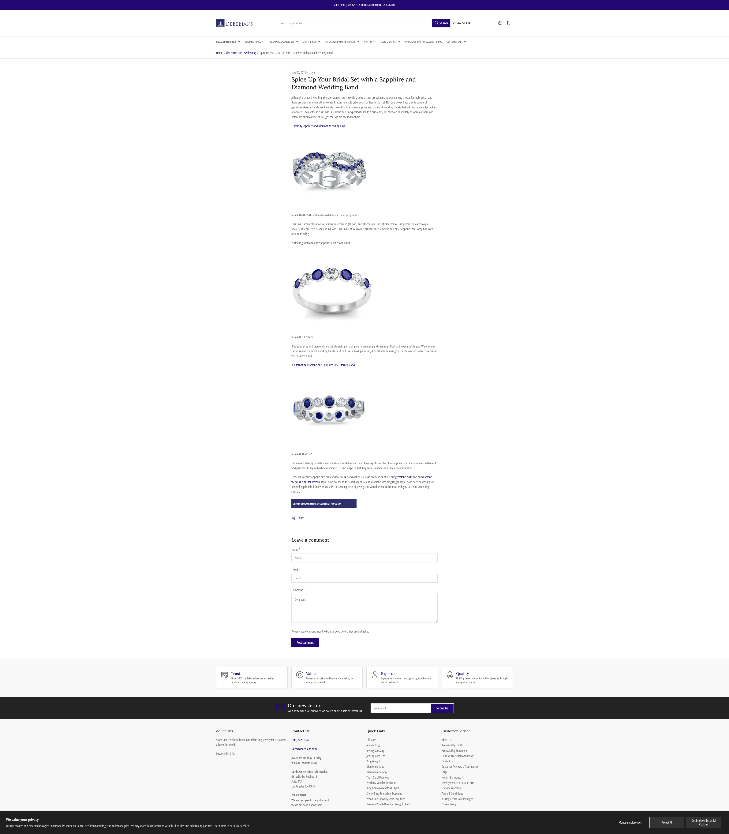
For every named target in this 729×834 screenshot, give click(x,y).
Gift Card (371, 740)
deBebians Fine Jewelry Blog (241, 53)
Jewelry (368, 41)
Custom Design (388, 41)
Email (295, 570)
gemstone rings (403, 477)
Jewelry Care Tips (375, 756)
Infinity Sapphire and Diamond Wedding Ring (319, 126)
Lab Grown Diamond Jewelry (340, 41)
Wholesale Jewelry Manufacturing (423, 41)
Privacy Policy (449, 804)
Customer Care (455, 41)
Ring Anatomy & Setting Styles (382, 788)
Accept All (667, 822)
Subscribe (442, 708)
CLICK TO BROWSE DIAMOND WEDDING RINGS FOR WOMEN (317, 504)
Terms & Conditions (452, 793)
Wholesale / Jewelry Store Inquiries (385, 799)
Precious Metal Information (381, 782)
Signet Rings (309, 41)
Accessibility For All (452, 745)
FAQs (444, 772)
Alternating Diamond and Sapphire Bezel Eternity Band (324, 365)
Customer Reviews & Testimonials (460, 766)
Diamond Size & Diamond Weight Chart (388, 804)
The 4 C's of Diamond (378, 777)
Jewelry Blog (373, 745)
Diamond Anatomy (376, 772)
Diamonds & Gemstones (281, 41)
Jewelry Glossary (375, 750)
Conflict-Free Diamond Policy (457, 756)
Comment (298, 590)
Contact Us (447, 761)
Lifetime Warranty (451, 788)
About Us (447, 740)
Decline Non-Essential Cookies (703, 822)
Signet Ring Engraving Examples (384, 793)
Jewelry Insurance (451, 777)
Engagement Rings (226, 41)
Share (301, 518)
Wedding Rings (253, 41)
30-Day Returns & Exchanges (457, 799)
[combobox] (364, 23)
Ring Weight (373, 761)
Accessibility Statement (454, 750)
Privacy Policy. (241, 826)
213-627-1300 (461, 23)
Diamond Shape (375, 766)
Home (219, 53)
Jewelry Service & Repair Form (458, 782)
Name (295, 549)
